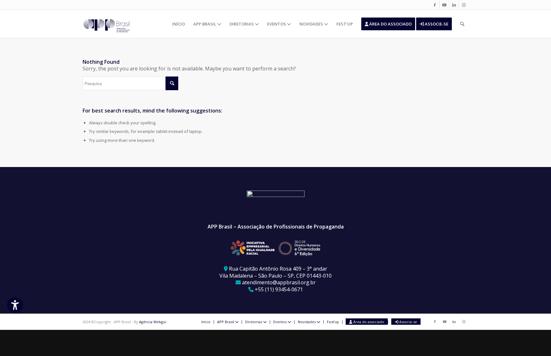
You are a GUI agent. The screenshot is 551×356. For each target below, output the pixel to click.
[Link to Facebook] (434, 5)
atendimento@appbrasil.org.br (279, 282)
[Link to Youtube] (444, 5)
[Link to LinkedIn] (454, 5)
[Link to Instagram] (463, 5)
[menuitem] (178, 24)
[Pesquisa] (462, 24)
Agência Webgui (152, 321)
